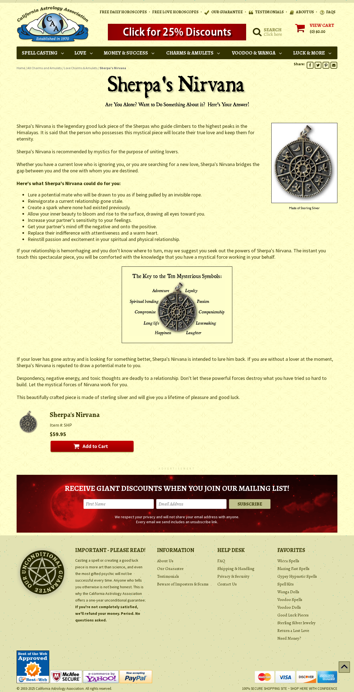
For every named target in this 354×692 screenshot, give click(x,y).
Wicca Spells (288, 561)
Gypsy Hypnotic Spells (297, 576)
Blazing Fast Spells (293, 568)
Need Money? (289, 638)
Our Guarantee (170, 568)
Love (80, 53)
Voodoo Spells (289, 599)
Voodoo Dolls (289, 607)
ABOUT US (305, 12)
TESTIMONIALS (269, 12)
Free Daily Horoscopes (123, 12)
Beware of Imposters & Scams (183, 584)
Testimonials (168, 576)
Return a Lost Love (293, 630)
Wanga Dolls (288, 592)
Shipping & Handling (235, 568)
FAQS (330, 12)
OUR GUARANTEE (227, 12)
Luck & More (309, 53)
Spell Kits (285, 584)
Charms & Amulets (190, 53)
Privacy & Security (233, 576)
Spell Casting (40, 53)
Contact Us (227, 584)
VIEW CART (322, 25)
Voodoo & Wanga (253, 53)
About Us (165, 561)
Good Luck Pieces (293, 615)
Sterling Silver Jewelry (296, 623)
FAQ (221, 561)
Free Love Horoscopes (175, 12)
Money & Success (126, 53)
